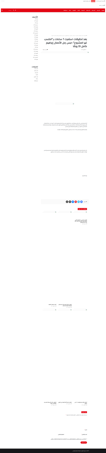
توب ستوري (36, 76)
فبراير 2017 (36, 21)
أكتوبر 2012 (36, 53)
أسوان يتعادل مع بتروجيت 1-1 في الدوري (81, 403)
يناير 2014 (36, 23)
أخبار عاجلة (93, 10)
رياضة (70, 10)
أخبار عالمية (88, 10)
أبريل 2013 (36, 41)
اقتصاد (78, 10)
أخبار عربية (83, 10)
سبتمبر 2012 (36, 55)
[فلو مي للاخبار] (102, 5)
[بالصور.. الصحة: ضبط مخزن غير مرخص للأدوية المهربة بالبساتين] (65, 257)
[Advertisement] (65, 22)
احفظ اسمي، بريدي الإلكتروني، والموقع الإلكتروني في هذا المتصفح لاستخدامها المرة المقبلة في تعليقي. (68, 439)
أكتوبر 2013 (36, 29)
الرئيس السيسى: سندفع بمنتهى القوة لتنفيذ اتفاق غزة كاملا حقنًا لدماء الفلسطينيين (81, 221)
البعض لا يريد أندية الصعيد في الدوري (65, 402)
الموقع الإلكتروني (61, 434)
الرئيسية (103, 10)
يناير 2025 (36, 19)
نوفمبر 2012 (36, 51)
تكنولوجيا (74, 10)
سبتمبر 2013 (36, 31)
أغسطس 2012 (35, 57)
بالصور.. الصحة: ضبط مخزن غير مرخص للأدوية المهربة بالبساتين (65, 305)
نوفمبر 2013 (36, 27)
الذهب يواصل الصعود (86, 1)
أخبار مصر (98, 10)
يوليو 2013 (36, 35)
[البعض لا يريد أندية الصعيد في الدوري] (65, 355)
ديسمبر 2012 (36, 49)
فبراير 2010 (36, 59)
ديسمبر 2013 (36, 25)
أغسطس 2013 (35, 33)
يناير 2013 (36, 47)
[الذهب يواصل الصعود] (49, 257)
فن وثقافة (65, 10)
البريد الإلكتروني (84, 434)
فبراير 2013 (36, 45)
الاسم (85, 430)
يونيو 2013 (36, 37)
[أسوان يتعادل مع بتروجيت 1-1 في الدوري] (80, 355)
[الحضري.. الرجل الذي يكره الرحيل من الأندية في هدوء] (49, 355)
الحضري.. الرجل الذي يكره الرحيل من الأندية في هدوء (50, 403)
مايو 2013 (36, 39)
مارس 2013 (36, 43)
